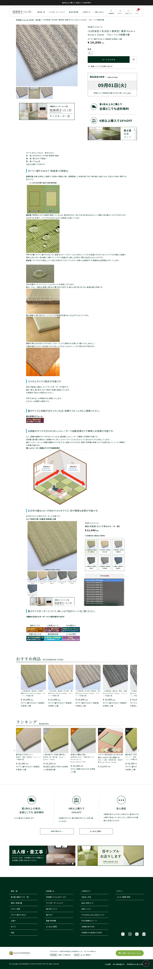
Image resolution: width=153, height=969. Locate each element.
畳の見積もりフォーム (34, 416)
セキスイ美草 (15, 909)
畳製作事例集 (51, 921)
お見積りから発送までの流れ (91, 932)
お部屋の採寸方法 (88, 926)
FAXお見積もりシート (89, 921)
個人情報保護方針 (119, 964)
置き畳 (38, 20)
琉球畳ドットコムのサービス (56, 897)
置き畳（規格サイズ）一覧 (20, 897)
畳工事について (51, 909)
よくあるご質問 (95, 831)
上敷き (13, 921)
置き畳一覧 (41, 12)
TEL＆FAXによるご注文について (93, 915)
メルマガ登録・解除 (123, 897)
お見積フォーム (53, 625)
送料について (86, 909)
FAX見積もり (71, 625)
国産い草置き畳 (16, 903)
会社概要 (108, 964)
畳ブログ (49, 915)
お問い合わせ (99, 12)
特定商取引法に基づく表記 (135, 964)
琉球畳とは (50, 891)
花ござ (13, 926)
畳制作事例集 (73, 12)
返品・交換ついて (87, 903)
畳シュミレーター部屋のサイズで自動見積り (43, 448)
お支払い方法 (86, 897)
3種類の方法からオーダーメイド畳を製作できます (45, 616)
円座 (12, 932)
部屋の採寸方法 (35, 634)
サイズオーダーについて (57, 12)
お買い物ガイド (56, 831)
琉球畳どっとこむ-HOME (25, 20)
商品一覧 (14, 891)
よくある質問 (71, 634)
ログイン (120, 891)
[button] (18, 678)
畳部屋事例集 (53, 634)
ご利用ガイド (86, 12)
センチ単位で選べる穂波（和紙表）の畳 (41, 519)
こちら (128, 93)
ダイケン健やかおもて (18, 915)
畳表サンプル (35, 625)
